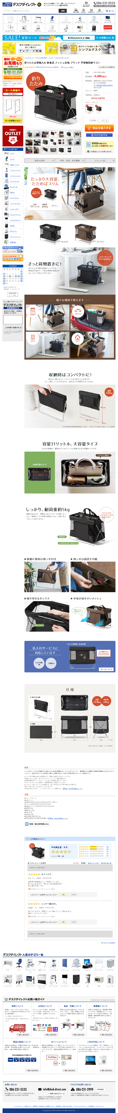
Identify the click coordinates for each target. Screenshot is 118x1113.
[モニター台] (107, 19)
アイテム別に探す (41, 57)
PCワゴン (13, 231)
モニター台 (14, 187)
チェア (12, 159)
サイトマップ (99, 1106)
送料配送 (35, 1106)
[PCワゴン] (38, 28)
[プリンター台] (93, 19)
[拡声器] (93, 28)
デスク (12, 153)
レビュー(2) (100, 161)
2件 (63, 856)
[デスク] (10, 19)
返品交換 (41, 1106)
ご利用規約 (91, 1106)
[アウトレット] (107, 28)
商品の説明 (39, 161)
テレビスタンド (15, 220)
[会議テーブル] (38, 19)
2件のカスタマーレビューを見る (47, 67)
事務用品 (13, 242)
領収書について (50, 1106)
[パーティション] (66, 19)
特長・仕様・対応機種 (70, 161)
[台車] (66, 28)
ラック (51, 57)
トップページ (28, 57)
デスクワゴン (14, 198)
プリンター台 (14, 181)
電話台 (12, 192)
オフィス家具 (12, 295)
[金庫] (80, 28)
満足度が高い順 (106, 863)
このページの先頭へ (109, 942)
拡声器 (12, 225)
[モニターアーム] (10, 28)
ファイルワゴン (15, 203)
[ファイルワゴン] (24, 28)
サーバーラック (15, 237)
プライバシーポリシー (80, 1106)
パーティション (15, 176)
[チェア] (52, 19)
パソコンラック (15, 170)
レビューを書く (68, 67)
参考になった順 (93, 863)
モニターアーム (15, 214)
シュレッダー (14, 209)
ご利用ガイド (27, 1106)
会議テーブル (14, 164)
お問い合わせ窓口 (67, 1106)
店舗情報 (58, 1106)
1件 (107, 846)
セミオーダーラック (62, 57)
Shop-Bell (12, 293)
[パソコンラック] (80, 19)
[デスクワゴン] (52, 28)
